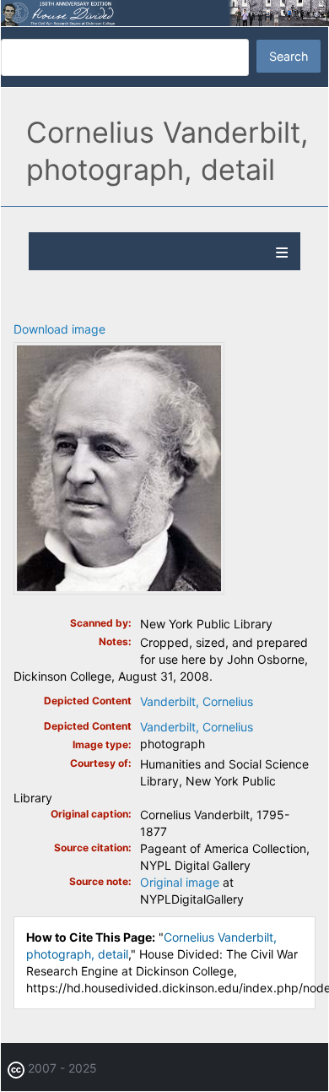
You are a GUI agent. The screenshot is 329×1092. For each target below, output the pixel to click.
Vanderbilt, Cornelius (196, 701)
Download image (59, 329)
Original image (179, 882)
